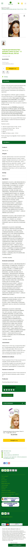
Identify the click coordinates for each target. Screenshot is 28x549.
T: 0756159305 (5, 521)
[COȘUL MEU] (18, 3)
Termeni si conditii (5, 490)
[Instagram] (13, 470)
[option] (14, 25)
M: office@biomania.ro (6, 517)
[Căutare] (25, 3)
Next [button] (25, 403)
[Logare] (22, 3)
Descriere (6, 81)
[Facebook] (2, 470)
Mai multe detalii (14, 542)
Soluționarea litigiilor (6, 496)
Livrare (3, 478)
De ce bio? (4, 480)
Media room (4, 487)
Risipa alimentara (5, 483)
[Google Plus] (8, 470)
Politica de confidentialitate (8, 492)
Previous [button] (22, 403)
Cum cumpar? (4, 476)
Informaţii (6, 142)
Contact (3, 489)
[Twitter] (5, 470)
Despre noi (4, 481)
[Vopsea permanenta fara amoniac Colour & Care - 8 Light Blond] (14, 418)
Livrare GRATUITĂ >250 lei (8, 63)
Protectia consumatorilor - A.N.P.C (10, 494)
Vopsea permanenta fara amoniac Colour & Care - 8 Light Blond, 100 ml (13, 432)
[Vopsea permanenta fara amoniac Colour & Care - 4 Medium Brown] (4, 43)
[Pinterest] (10, 470)
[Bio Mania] (16, 470)
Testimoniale (4, 485)
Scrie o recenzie (7, 395)
